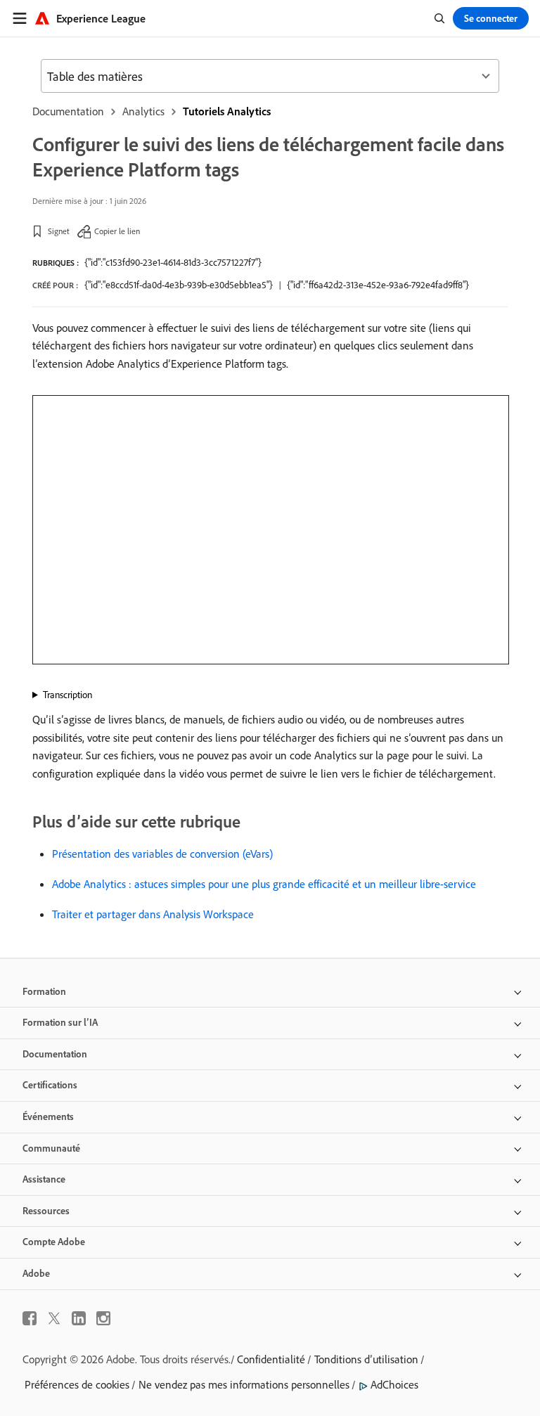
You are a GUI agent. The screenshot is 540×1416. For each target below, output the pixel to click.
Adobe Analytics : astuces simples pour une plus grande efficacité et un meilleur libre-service (264, 884)
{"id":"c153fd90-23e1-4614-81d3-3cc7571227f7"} (173, 262)
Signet (59, 231)
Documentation (68, 111)
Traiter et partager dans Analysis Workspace (153, 914)
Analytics (143, 111)
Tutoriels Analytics (227, 111)
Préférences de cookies (77, 1384)
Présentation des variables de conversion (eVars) (162, 854)
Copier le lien (117, 231)
